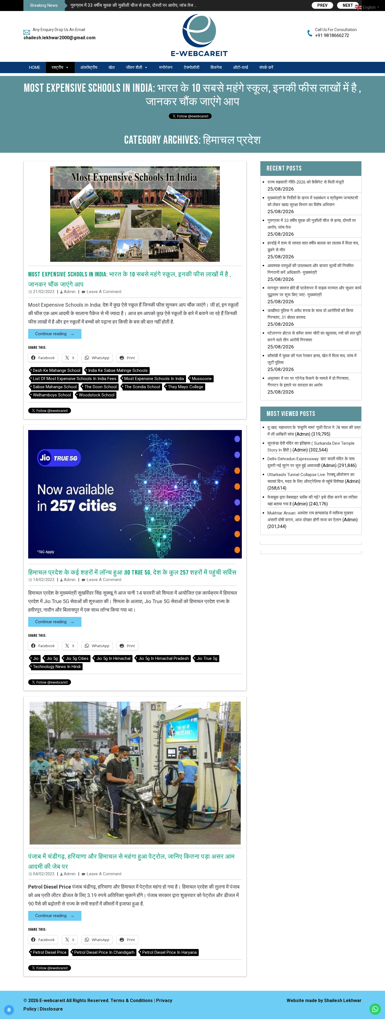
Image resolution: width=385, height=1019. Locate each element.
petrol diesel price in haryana (169, 952)
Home (34, 67)
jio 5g (52, 658)
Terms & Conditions (131, 1000)
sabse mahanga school (55, 386)
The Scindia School (142, 386)
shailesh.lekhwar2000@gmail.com (57, 37)
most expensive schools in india (154, 378)
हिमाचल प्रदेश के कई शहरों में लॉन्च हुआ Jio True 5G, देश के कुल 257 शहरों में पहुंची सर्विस (132, 573)
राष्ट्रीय (57, 67)
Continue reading (51, 333)
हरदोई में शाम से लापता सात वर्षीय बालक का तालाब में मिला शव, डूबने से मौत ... (132, 5)
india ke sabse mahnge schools (118, 370)
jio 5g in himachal (113, 658)
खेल (112, 67)
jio (36, 658)
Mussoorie (202, 378)
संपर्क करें (266, 67)
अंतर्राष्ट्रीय (88, 67)
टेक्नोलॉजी (191, 67)
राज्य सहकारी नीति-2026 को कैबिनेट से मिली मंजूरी (305, 182)
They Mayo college (185, 386)
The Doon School (101, 386)
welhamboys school (52, 395)
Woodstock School (96, 395)
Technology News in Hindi (57, 666)
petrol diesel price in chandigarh (104, 952)
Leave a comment (104, 291)
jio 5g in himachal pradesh (163, 658)
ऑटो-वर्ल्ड (240, 67)
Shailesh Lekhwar (343, 1000)
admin (70, 291)
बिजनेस (216, 67)
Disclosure (51, 1009)
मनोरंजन (165, 67)
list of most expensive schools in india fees (74, 378)
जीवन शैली (134, 67)
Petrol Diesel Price (50, 952)
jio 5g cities (77, 658)
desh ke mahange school (56, 370)
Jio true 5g (207, 658)
